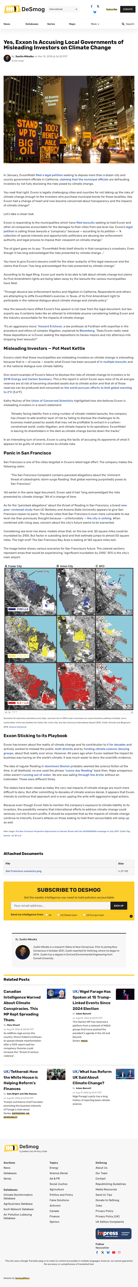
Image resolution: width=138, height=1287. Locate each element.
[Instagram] (119, 1252)
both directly (64, 749)
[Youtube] (113, 1252)
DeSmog (33, 9)
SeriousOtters (22, 1278)
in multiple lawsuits (113, 362)
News (7, 1167)
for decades (117, 744)
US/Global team (68, 915)
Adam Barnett (83, 1013)
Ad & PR (55, 1178)
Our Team (101, 1173)
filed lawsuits (85, 222)
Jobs (99, 1205)
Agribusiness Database (18, 1203)
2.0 (16, 836)
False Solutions (59, 1200)
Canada (54, 1211)
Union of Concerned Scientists (52, 400)
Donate (128, 9)
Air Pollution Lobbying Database (18, 1216)
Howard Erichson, (50, 326)
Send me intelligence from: (27, 914)
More (94, 24)
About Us (101, 1167)
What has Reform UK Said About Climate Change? (92, 1077)
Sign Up (119, 905)
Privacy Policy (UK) (107, 1216)
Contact (101, 1178)
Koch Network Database (19, 1209)
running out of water (36, 775)
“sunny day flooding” (79, 770)
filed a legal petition (49, 175)
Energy (54, 1167)
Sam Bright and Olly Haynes (22, 1094)
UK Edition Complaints (110, 1221)
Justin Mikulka (24, 56)
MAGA (84, 1041)
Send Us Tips (104, 1194)
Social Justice (58, 1184)
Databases (10, 1173)
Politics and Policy (61, 1194)
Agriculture (57, 1189)
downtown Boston (58, 766)
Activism (55, 1205)
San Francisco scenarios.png (24, 871)
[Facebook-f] (91, 6)
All (50, 915)
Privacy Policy (104, 1211)
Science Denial (59, 1173)
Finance (54, 1216)
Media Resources (106, 1189)
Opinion (54, 1221)
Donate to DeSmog (107, 1200)
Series (7, 1178)
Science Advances (18, 727)
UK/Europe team (95, 915)
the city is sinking (99, 518)
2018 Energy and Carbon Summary (28, 379)
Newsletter (102, 1247)
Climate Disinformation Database (18, 1196)
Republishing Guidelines (111, 1184)
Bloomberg (87, 330)
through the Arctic (91, 775)
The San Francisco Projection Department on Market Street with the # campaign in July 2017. (67, 831)
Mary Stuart (13, 1025)
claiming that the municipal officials (84, 179)
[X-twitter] (98, 6)
